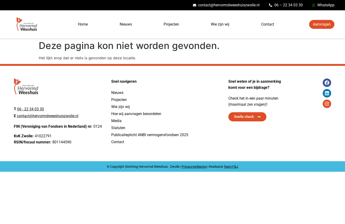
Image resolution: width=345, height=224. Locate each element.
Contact (267, 24)
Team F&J (231, 166)
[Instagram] (327, 104)
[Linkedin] (327, 93)
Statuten (118, 128)
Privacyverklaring (194, 166)
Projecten (171, 24)
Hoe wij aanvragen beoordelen (136, 114)
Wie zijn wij (220, 24)
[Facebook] (327, 82)
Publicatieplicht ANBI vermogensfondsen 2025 (149, 135)
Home (83, 24)
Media (116, 121)
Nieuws (126, 24)
